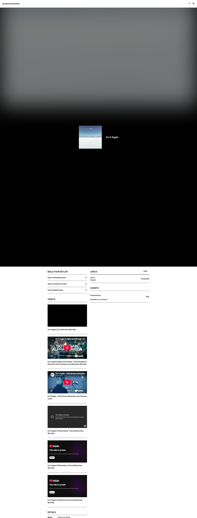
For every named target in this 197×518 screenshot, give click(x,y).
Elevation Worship (11, 4)
